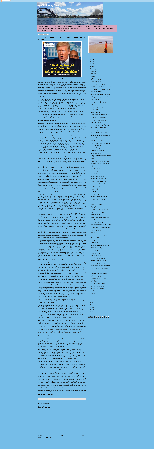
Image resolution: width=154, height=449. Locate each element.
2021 (91, 66)
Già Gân (92, 104)
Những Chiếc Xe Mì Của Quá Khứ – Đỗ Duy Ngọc (99, 96)
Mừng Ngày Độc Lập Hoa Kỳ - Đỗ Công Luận (99, 276)
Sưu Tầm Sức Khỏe (97, 26)
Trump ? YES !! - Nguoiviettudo (96, 148)
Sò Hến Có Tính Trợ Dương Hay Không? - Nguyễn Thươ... (101, 161)
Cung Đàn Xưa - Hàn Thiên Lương (97, 109)
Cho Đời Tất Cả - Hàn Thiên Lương (97, 140)
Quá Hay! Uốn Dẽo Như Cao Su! (96, 171)
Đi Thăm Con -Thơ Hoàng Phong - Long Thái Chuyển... (100, 183)
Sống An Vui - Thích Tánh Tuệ (96, 270)
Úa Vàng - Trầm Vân (94, 250)
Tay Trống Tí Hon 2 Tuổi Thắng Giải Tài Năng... (99, 127)
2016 (91, 306)
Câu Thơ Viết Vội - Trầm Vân (96, 153)
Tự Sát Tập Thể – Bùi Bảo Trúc (96, 99)
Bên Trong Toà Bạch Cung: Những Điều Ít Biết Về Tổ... (100, 245)
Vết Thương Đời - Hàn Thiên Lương (97, 179)
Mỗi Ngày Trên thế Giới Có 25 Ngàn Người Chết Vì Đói (100, 273)
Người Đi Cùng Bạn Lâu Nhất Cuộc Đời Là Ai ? (99, 206)
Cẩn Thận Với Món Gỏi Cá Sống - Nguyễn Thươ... (99, 196)
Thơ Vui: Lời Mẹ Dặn (94, 243)
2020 (91, 68)
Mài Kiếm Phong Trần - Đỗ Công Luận (97, 288)
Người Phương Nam (48, 5)
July (91, 78)
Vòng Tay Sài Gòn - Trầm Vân (96, 97)
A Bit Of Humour (94, 225)
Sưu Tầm (60, 26)
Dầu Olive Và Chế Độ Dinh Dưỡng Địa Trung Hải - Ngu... (101, 89)
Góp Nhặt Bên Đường (78, 26)
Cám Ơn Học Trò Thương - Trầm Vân (97, 170)
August (92, 76)
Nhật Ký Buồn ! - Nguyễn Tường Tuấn (97, 212)
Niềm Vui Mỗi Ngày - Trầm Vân (96, 79)
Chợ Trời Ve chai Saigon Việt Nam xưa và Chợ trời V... (100, 163)
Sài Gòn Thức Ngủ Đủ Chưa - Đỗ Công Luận (98, 84)
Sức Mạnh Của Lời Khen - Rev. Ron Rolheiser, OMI (99, 184)
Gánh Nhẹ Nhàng (93, 191)
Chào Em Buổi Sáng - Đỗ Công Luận (97, 222)
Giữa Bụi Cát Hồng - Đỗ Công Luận (97, 115)
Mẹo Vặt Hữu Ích (94, 232)
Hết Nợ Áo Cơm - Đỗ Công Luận (96, 156)
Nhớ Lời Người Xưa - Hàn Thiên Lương (97, 230)
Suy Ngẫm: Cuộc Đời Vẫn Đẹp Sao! (97, 122)
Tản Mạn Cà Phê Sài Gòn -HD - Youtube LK (98, 260)
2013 (91, 311)
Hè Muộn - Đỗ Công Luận (95, 130)
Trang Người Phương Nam (43, 28)
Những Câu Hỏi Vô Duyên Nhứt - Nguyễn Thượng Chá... (100, 265)
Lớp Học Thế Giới (94, 281)
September (93, 74)
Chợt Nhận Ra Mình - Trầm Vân (96, 204)
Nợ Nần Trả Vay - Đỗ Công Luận (96, 207)
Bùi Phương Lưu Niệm (100, 28)
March (92, 295)
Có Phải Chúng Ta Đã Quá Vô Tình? (97, 107)
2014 (91, 309)
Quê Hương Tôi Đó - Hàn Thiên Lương (97, 257)
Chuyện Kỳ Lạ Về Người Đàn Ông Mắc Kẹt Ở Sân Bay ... (100, 217)
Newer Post (40, 435)
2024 (91, 61)
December (92, 69)
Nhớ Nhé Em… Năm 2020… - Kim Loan (98, 283)
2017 (91, 304)
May (92, 292)
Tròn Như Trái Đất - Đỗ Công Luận (97, 240)
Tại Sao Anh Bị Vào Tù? (95, 92)
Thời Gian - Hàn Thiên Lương (96, 214)
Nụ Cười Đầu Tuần (94, 211)
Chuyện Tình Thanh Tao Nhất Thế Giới (97, 234)
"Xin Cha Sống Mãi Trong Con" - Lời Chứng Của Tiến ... (100, 271)
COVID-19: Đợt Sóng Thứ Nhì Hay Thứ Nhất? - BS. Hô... (101, 224)
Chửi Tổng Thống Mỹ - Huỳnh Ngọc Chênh (98, 117)
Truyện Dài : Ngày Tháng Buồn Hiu (61, 30)
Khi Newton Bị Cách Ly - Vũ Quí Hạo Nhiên (98, 181)
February (92, 297)
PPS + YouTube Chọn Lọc (63, 28)
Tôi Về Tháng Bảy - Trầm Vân (96, 147)
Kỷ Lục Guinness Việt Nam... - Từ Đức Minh (98, 278)
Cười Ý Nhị (53, 28)
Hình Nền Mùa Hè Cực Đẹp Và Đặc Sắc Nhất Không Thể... (101, 143)
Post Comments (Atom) (47, 437)
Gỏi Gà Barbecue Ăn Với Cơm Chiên (97, 201)
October (92, 73)
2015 (91, 307)
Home (62, 435)
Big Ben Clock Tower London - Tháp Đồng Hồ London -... (101, 235)
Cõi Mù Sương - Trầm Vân (95, 189)
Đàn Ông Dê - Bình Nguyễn (95, 173)
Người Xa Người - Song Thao (96, 145)
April (92, 293)
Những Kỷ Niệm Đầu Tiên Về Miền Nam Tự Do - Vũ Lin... (101, 86)
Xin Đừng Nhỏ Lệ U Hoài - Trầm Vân (97, 160)
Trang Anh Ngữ (110, 28)
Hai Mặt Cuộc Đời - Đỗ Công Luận (97, 101)
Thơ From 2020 (90, 28)
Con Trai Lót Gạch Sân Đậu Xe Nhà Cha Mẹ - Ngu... (100, 209)
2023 (91, 63)
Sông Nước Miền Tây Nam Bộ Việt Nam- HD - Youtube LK (101, 94)
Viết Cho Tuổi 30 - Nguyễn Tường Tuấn (97, 286)
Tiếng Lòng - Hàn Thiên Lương (96, 280)
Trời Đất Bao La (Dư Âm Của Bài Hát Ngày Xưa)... (99, 132)
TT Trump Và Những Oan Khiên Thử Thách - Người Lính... (101, 155)
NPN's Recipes (106, 26)
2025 (91, 59)
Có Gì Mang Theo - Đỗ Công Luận (97, 253)
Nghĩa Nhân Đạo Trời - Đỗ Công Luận (97, 150)
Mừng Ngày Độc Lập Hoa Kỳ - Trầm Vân (98, 266)
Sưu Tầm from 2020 (68, 26)
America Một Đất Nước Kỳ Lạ (96, 168)
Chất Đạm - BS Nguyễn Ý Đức (96, 255)
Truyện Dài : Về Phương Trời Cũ (45, 30)
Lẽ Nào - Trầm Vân (94, 219)
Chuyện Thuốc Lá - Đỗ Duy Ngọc (96, 275)
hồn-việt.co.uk (68, 161)
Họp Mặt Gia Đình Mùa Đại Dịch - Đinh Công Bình (99, 102)
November (93, 71)
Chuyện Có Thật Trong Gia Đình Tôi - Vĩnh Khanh (99, 165)
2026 (91, 58)
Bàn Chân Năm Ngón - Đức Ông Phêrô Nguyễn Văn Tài (100, 135)
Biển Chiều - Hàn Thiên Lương (96, 247)
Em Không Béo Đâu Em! (95, 229)
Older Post (83, 435)
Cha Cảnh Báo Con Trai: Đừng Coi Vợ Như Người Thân (100, 227)
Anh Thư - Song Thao (94, 242)
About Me (47, 26)
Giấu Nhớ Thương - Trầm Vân (96, 133)
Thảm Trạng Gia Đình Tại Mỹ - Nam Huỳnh (98, 199)
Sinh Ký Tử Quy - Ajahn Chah (96, 110)
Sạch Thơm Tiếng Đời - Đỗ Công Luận (97, 176)
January (92, 298)
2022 (91, 64)
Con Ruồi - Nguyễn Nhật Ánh (96, 81)
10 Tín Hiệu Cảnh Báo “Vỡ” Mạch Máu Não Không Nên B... (101, 142)
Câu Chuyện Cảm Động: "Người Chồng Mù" (98, 258)
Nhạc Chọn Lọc (88, 26)
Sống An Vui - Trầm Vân (95, 237)
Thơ (84, 28)
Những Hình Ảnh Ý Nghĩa (76, 28)
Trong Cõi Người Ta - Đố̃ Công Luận (97, 194)
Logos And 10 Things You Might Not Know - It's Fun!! (100, 138)
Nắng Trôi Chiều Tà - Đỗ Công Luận (97, 186)
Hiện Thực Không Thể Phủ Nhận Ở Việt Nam (98, 178)
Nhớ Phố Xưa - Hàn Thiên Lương (96, 91)
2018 (91, 302)
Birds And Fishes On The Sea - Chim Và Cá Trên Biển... (100, 120)
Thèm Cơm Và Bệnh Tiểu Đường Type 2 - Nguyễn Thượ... (101, 125)
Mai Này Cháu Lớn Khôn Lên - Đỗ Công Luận (99, 263)
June (92, 290)
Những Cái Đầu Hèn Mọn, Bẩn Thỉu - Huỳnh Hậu (99, 268)
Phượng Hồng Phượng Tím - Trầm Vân (97, 112)
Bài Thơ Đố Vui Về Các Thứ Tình (96, 119)
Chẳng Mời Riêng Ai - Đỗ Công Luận (97, 137)
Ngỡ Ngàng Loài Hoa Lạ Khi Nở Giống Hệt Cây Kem (100, 248)
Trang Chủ (40, 26)
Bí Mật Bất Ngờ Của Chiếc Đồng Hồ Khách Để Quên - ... (100, 114)
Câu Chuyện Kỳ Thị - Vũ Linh (96, 202)
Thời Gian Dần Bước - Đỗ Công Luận (97, 166)
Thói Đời (92, 158)
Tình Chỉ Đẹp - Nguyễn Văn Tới (96, 188)
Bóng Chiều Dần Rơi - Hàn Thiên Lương (98, 124)
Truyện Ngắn (53, 26)
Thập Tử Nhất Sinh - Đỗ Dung (96, 252)
